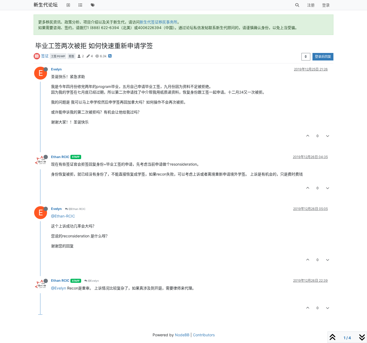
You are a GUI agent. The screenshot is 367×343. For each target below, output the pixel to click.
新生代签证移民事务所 (158, 22)
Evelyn (56, 69)
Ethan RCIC (60, 157)
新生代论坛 (46, 5)
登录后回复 (323, 57)
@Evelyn (93, 280)
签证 (45, 55)
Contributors (204, 335)
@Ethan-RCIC (63, 216)
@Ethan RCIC (76, 208)
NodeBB (182, 335)
